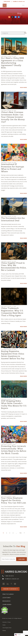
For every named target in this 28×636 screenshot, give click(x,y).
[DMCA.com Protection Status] (4, 610)
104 (20, 533)
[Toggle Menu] (23, 5)
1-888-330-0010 (6, 1)
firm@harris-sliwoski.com (19, 1)
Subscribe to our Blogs (9, 589)
